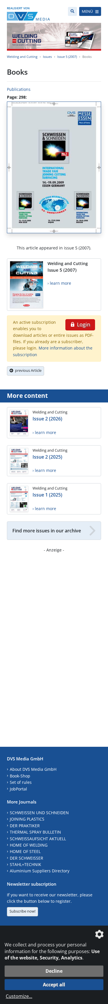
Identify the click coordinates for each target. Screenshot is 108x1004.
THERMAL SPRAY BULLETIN (35, 832)
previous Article (27, 370)
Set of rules (21, 782)
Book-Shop (20, 776)
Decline (54, 971)
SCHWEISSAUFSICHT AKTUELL (38, 838)
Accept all (54, 984)
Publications (19, 89)
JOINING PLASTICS (27, 819)
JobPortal (18, 789)
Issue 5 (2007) (67, 56)
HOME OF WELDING (29, 845)
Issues (47, 56)
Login (82, 324)
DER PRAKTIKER (25, 825)
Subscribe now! (22, 911)
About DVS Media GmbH (33, 769)
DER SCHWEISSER (26, 858)
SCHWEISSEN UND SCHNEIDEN (39, 812)
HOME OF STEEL (25, 851)
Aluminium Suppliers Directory (39, 871)
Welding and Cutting (22, 56)
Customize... (19, 996)
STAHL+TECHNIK (25, 864)
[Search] (72, 11)
